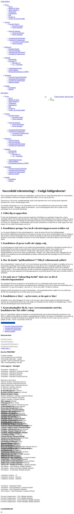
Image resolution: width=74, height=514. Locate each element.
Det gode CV (12, 61)
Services (7, 22)
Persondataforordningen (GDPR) (18, 72)
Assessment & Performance (16, 38)
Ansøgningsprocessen (15, 68)
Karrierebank (12, 59)
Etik (9, 15)
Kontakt (7, 86)
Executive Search (13, 24)
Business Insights (13, 82)
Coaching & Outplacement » (9, 346)
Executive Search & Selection (17, 77)
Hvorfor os (11, 17)
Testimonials (12, 12)
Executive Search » (7, 339)
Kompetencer (12, 13)
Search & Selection (14, 31)
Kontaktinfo (12, 88)
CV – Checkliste (17, 64)
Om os (7, 5)
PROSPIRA (4, 93)
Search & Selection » (7, 341)
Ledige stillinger (13, 70)
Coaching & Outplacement (16, 40)
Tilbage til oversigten (8, 323)
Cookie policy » (6, 348)
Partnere (10, 89)
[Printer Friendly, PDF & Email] (63, 97)
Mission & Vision (13, 8)
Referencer (8, 47)
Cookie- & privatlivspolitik (16, 19)
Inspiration (8, 75)
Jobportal (7, 58)
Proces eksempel (17, 27)
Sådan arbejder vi (13, 10)
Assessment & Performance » (10, 344)
